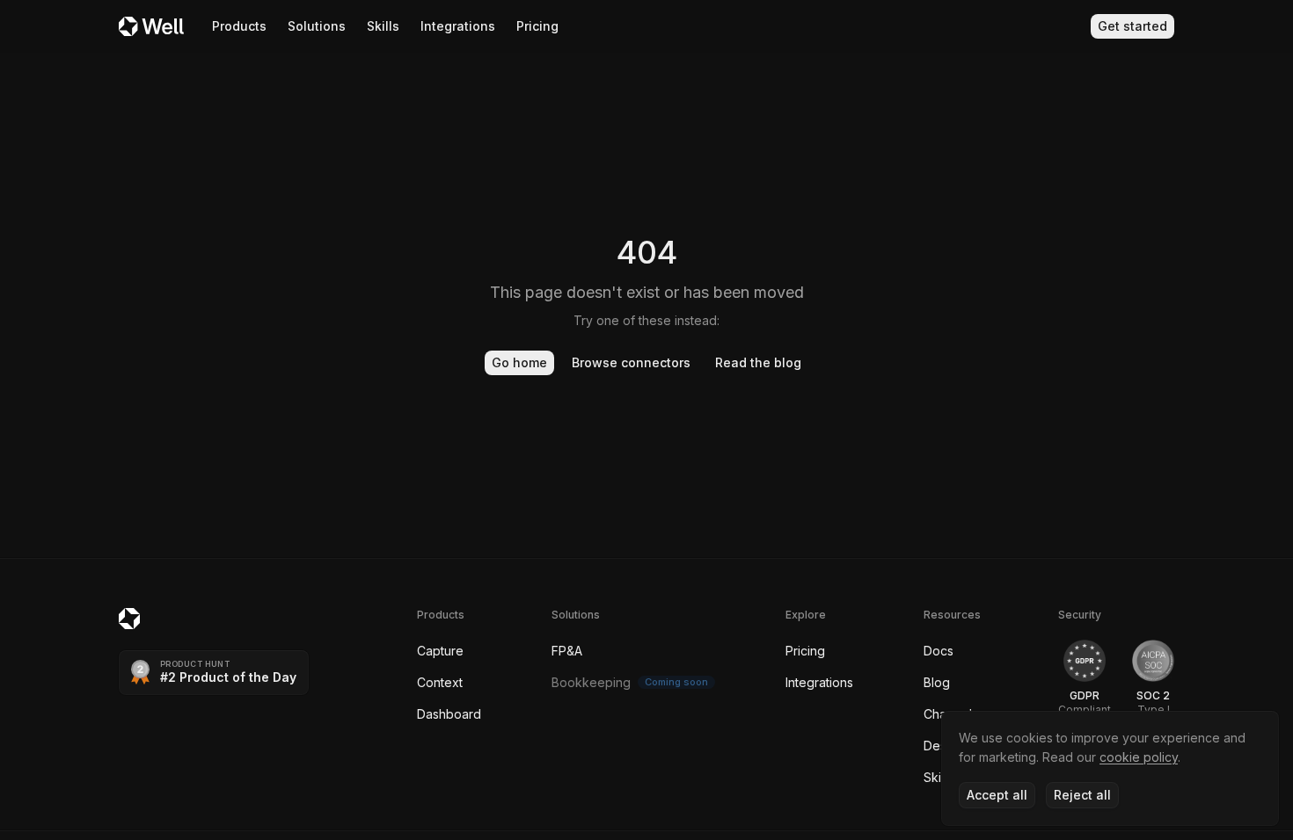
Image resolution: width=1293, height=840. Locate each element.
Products (239, 25)
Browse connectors (631, 362)
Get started (1132, 25)
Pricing (537, 25)
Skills (383, 25)
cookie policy (1138, 756)
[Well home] (151, 26)
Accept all (997, 794)
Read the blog (758, 362)
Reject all (1082, 794)
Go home (519, 362)
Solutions (317, 25)
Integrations (457, 25)
